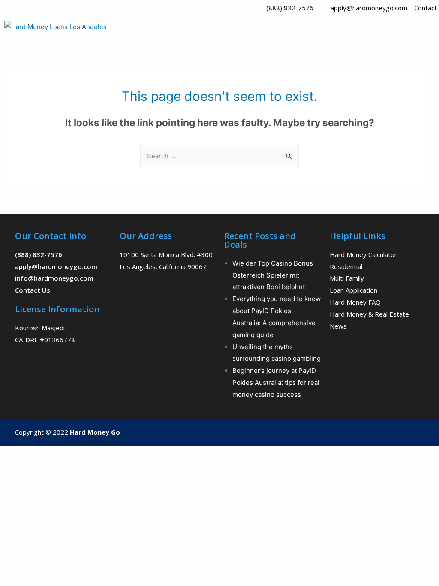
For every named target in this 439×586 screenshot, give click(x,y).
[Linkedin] (425, 432)
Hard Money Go (95, 432)
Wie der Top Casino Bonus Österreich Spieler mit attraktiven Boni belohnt (272, 275)
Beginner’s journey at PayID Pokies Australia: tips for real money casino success (275, 382)
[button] (329, 29)
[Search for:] (219, 156)
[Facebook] (375, 432)
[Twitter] (392, 432)
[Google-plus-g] (408, 432)
